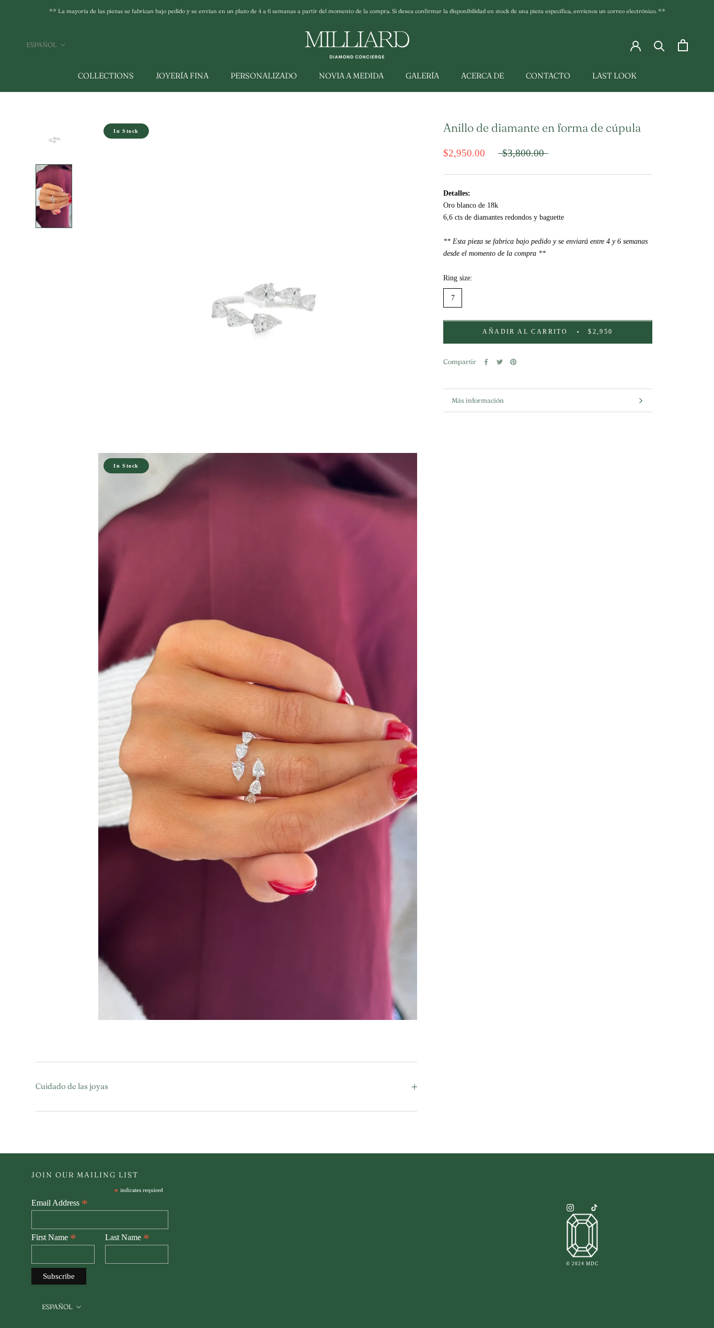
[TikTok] (594, 1207)
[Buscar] (659, 45)
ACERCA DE (482, 76)
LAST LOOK (614, 76)
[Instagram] (570, 1207)
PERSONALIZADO (264, 76)
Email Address (59, 1203)
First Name (53, 1237)
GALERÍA (422, 76)
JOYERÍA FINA (182, 76)
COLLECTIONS (106, 76)
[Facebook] (486, 362)
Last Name (127, 1237)
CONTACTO (548, 76)
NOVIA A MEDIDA (351, 76)
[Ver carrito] (683, 45)
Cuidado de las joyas (72, 1086)
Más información (478, 400)
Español (41, 44)
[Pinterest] (513, 362)
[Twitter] (500, 362)
